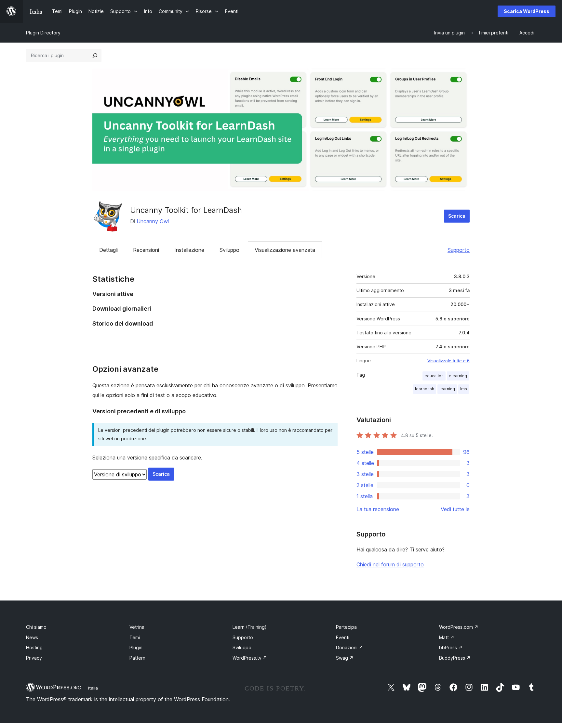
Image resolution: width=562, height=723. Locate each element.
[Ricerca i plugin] (94, 55)
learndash (424, 388)
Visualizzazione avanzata (285, 250)
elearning (458, 375)
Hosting (34, 647)
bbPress (450, 647)
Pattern (137, 658)
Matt (446, 637)
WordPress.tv (250, 658)
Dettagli (108, 250)
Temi (134, 637)
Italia (93, 688)
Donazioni (349, 647)
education (434, 375)
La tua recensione (377, 509)
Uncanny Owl (153, 221)
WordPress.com (458, 627)
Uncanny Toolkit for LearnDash (186, 210)
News (32, 637)
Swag (345, 658)
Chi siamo (36, 627)
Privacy (34, 658)
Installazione (189, 250)
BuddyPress (455, 658)
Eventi (342, 637)
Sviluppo (229, 250)
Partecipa (346, 627)
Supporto (459, 250)
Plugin (135, 647)
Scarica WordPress (526, 11)
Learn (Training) (250, 627)
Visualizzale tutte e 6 (448, 360)
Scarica (456, 216)
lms (463, 388)
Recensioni (146, 250)
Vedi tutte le (455, 509)
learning (447, 388)
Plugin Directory (43, 32)
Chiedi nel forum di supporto (390, 564)
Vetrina (136, 627)
